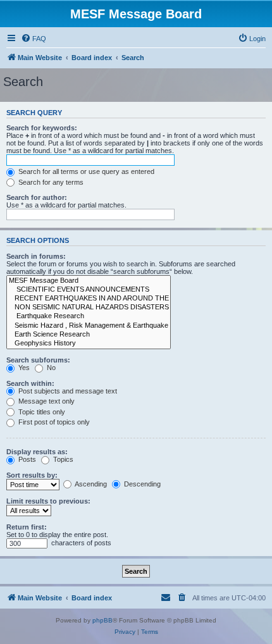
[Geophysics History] (89, 343)
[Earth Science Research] (89, 334)
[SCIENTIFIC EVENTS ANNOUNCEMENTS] (89, 289)
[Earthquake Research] (89, 316)
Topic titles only (40, 412)
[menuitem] (33, 38)
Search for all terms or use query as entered (85, 171)
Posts (26, 459)
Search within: (30, 383)
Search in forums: (36, 256)
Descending (141, 484)
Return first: (26, 527)
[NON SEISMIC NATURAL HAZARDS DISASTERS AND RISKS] (89, 307)
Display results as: (37, 451)
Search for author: (36, 197)
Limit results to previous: (48, 501)
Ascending (90, 484)
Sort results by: (32, 475)
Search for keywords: (41, 128)
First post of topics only (53, 422)
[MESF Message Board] (89, 280)
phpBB (102, 620)
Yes (23, 367)
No (50, 367)
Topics (62, 459)
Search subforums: (38, 360)
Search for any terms (49, 182)
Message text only (45, 401)
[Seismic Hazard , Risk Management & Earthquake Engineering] (89, 325)
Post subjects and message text (66, 391)
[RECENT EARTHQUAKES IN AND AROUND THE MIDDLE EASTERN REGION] (89, 298)
